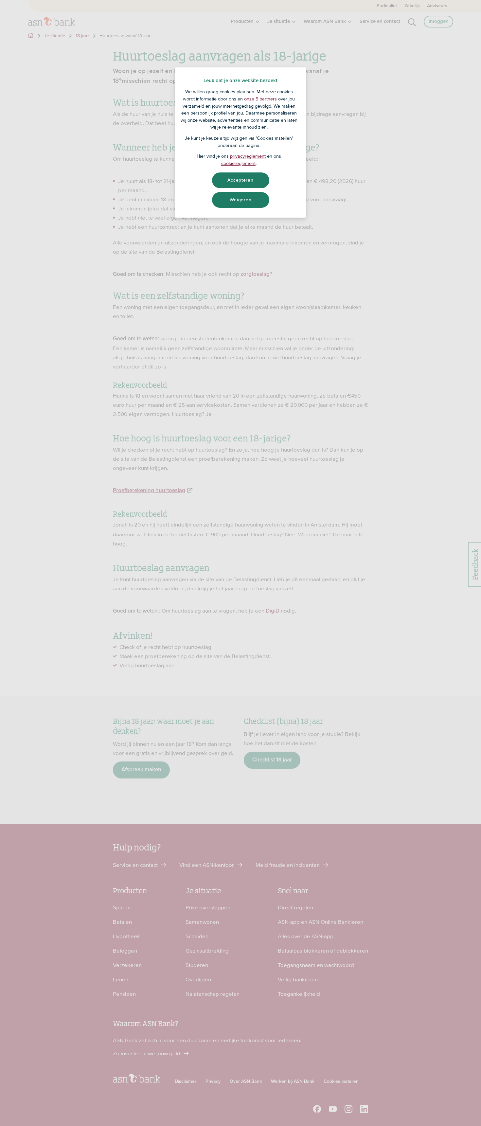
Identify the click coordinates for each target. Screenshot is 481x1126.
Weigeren (241, 199)
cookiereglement (238, 163)
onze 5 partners (260, 98)
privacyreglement (248, 156)
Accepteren (240, 180)
